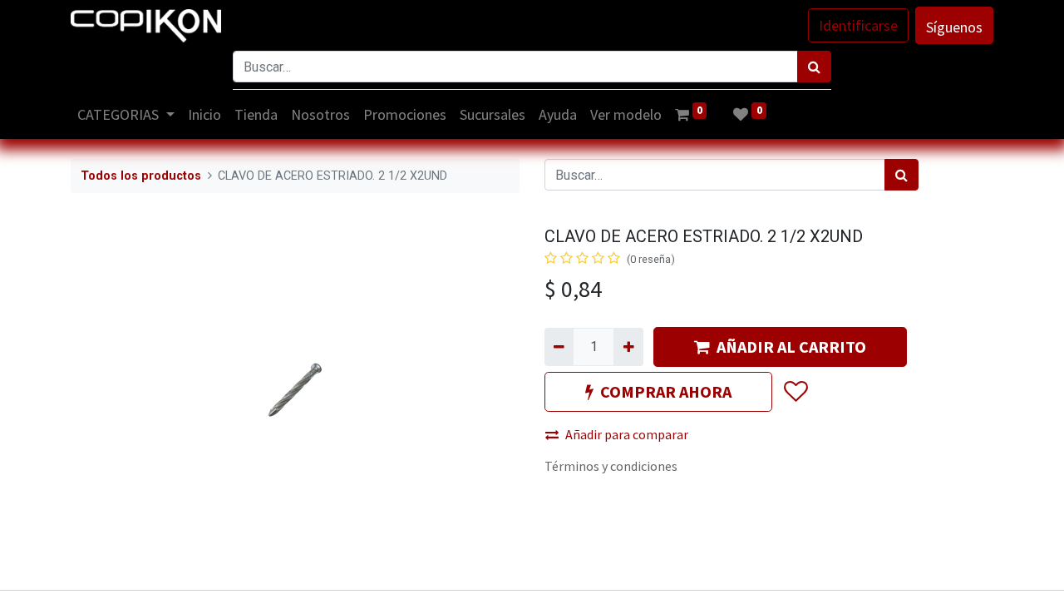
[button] (795, 391)
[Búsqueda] (814, 66)
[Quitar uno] (559, 347)
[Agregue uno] (628, 347)
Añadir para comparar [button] (626, 434)
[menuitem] (204, 114)
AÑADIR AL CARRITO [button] (791, 346)
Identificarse (858, 25)
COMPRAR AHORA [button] (666, 391)
